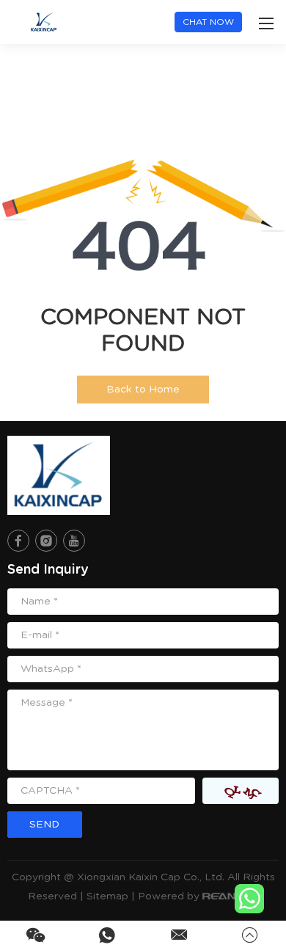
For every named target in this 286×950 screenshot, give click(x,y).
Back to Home (143, 389)
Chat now (208, 22)
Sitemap (107, 896)
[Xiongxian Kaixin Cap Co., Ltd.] (58, 475)
